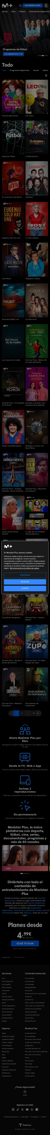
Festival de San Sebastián (33, 1009)
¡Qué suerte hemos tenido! (10, 533)
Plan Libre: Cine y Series (33, 1055)
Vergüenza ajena (32, 279)
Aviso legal (24, 1117)
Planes (27, 1058)
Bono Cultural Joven (31, 1067)
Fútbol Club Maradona (11, 446)
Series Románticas (8, 1009)
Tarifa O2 (28, 1070)
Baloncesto (5, 1051)
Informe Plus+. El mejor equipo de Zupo (35, 661)
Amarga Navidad (30, 987)
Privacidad (34, 1117)
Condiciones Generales (32, 1042)
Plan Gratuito (29, 1061)
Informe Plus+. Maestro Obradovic (12, 704)
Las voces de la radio (11, 360)
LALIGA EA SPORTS (8, 1039)
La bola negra (29, 981)
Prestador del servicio (11, 1117)
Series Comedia (7, 1012)
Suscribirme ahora (33, 5)
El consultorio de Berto (12, 197)
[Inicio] (7, 5)
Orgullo (4, 1021)
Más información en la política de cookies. (24, 568)
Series (5, 11)
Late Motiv (6, 279)
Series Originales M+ (8, 1006)
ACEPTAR (25, 588)
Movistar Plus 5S (30, 1021)
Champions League (8, 1036)
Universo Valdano (7, 1048)
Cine (13, 11)
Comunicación (29, 1076)
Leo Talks (29, 116)
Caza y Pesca (29, 1018)
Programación (6, 1076)
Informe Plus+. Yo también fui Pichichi (13, 404)
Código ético (29, 1045)
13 (34, 713)
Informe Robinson (36, 903)
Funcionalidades (30, 1036)
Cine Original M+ (7, 981)
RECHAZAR (25, 582)
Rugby (4, 1058)
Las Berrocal (31, 319)
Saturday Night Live (10, 319)
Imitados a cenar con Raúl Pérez (34, 447)
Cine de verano (7, 996)
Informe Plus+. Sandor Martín (35, 618)
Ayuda (25, 1095)
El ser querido (29, 978)
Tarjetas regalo (30, 1073)
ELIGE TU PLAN (25, 943)
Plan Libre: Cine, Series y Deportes (36, 1051)
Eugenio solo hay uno (11, 238)
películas (30, 910)
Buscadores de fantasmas (31, 704)
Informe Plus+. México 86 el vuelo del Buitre (36, 361)
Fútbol (22, 11)
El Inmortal (28, 990)
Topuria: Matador (7, 1061)
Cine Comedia (6, 987)
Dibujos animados (31, 1012)
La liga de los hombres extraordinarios (35, 533)
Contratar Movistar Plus (32, 1048)
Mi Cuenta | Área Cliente (33, 1039)
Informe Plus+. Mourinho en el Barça (35, 490)
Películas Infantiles (8, 1000)
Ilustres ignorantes (10, 116)
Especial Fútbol (8, 156)
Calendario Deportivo (9, 1070)
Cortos (4, 993)
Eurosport (5, 1067)
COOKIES (43, 1117)
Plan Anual (28, 1064)
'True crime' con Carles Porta (34, 1006)
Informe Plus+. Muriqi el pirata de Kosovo (12, 661)
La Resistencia (31, 156)
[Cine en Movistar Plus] (25, 858)
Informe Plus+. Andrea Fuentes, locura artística (12, 490)
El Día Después (7, 1045)
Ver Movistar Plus (30, 1033)
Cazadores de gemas (11, 617)
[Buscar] (20, 5)
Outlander (28, 996)
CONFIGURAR (25, 575)
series (39, 910)
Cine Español (6, 984)
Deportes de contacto (9, 1064)
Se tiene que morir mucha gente (35, 993)
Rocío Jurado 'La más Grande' (35, 1003)
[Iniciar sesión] (46, 5)
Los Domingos (29, 984)
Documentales (6, 1015)
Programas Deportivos (32, 1015)
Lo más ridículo (32, 238)
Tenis (3, 1055)
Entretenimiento (7, 1018)
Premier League (7, 1042)
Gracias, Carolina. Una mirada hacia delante (35, 404)
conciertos (19, 910)
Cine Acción (6, 990)
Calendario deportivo (39, 11)
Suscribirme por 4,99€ (13, 54)
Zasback (29, 197)
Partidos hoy (6, 1073)
